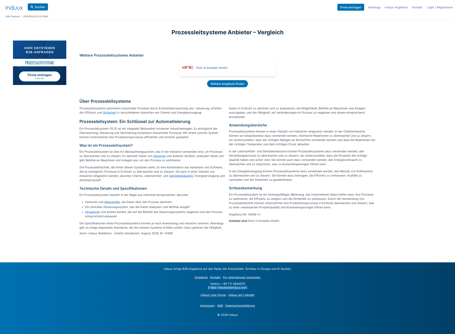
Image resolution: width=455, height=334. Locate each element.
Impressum (207, 305)
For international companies (241, 277)
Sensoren (159, 156)
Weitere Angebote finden (227, 83)
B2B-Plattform (13, 16)
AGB (220, 305)
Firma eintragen (350, 7)
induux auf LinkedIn (241, 295)
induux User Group (213, 295)
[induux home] (14, 7)
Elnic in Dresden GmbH (211, 68)
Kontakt (417, 7)
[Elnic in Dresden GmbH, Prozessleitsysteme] (189, 67)
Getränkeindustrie (181, 176)
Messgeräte (112, 202)
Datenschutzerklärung (240, 305)
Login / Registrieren (440, 7)
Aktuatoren (92, 212)
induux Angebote (396, 7)
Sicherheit (109, 112)
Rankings (374, 7)
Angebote (201, 277)
